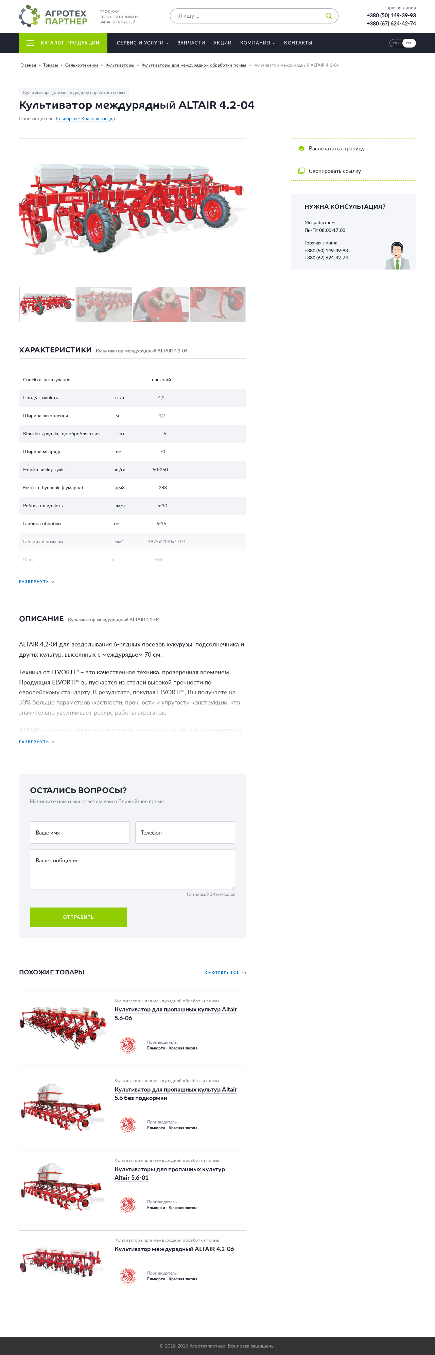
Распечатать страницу (337, 148)
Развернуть (34, 581)
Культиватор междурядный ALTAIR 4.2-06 (71, 1235)
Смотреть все (223, 972)
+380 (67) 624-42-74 (391, 23)
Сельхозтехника (81, 65)
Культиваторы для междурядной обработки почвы (194, 65)
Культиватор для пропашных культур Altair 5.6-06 (81, 995)
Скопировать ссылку (335, 171)
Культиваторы (120, 65)
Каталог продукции (70, 42)
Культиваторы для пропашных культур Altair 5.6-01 (83, 1155)
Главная (28, 65)
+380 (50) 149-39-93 (391, 15)
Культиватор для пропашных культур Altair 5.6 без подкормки (96, 1075)
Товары (50, 65)
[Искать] (328, 15)
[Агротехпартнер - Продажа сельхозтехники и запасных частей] (53, 16)
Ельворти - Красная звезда (85, 118)
